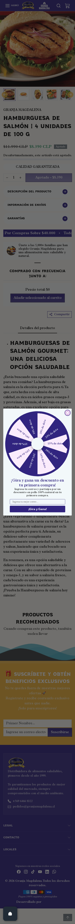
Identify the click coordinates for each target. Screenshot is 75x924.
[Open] (10, 914)
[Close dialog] (67, 413)
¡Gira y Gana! (37, 509)
